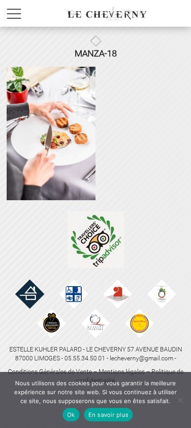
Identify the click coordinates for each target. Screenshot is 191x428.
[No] (179, 400)
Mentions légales (122, 371)
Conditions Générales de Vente (50, 371)
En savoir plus (108, 414)
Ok (71, 414)
